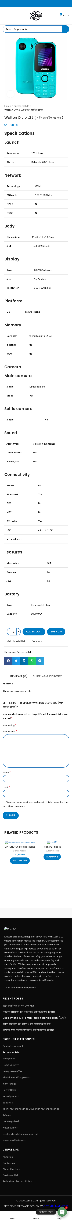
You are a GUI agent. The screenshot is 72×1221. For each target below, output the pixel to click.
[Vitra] (19, 912)
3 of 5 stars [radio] (26, 725)
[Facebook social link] (29, 3)
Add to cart (34, 631)
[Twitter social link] (33, 3)
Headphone (9, 1058)
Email (6, 786)
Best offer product (13, 1045)
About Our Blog (11, 1168)
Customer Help (11, 1175)
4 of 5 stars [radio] (29, 725)
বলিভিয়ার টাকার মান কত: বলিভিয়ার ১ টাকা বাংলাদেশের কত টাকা (28, 1030)
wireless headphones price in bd (20, 1133)
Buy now (56, 631)
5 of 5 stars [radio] (32, 725)
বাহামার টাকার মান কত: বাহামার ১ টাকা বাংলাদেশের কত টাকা (27, 1024)
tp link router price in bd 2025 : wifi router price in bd (31, 1108)
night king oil (9, 1083)
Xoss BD (29, 1200)
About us (8, 1156)
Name (7, 772)
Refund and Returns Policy (17, 1181)
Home (7, 105)
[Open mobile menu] (4, 15)
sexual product (11, 1096)
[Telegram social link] (43, 3)
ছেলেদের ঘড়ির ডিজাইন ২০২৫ (14, 1140)
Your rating (9, 725)
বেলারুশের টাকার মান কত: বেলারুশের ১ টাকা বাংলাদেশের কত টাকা (29, 1012)
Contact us (9, 1162)
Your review (10, 731)
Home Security (11, 1064)
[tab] (19, 676)
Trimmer (7, 1115)
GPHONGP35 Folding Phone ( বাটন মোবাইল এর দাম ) (20, 848)
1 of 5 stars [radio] (21, 725)
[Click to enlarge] (10, 94)
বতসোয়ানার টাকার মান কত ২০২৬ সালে (18, 1005)
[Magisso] (53, 912)
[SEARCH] (65, 29)
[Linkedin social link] (38, 3)
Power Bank (9, 1089)
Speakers (8, 1102)
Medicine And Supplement (17, 1077)
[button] (8, 661)
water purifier (10, 1127)
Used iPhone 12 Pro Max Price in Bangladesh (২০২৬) (34, 1018)
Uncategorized (11, 1121)
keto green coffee (12, 1071)
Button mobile (21, 105)
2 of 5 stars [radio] (24, 725)
